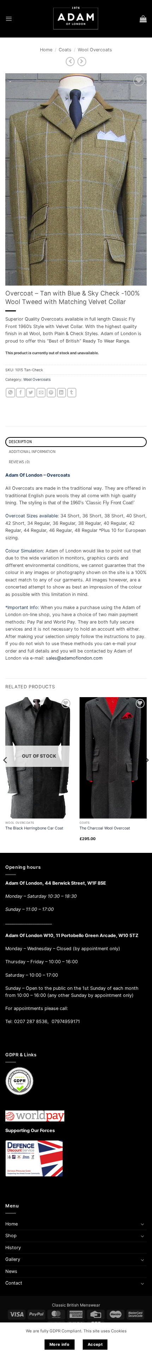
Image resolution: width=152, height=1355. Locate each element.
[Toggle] (142, 1224)
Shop (11, 1235)
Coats (65, 49)
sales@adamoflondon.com (74, 658)
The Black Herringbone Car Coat (34, 828)
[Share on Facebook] (20, 392)
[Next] (146, 774)
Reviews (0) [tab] (19, 462)
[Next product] (70, 61)
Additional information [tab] (32, 452)
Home (46, 49)
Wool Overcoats (95, 49)
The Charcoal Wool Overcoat (105, 828)
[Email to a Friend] (41, 392)
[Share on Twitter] (30, 392)
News (11, 1271)
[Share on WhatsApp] (10, 392)
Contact (13, 1283)
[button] (8, 18)
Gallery (12, 1259)
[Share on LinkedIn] (61, 392)
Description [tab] (20, 442)
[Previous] (5, 774)
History (13, 1247)
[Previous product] (81, 61)
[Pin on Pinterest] (51, 392)
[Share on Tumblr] (71, 392)
